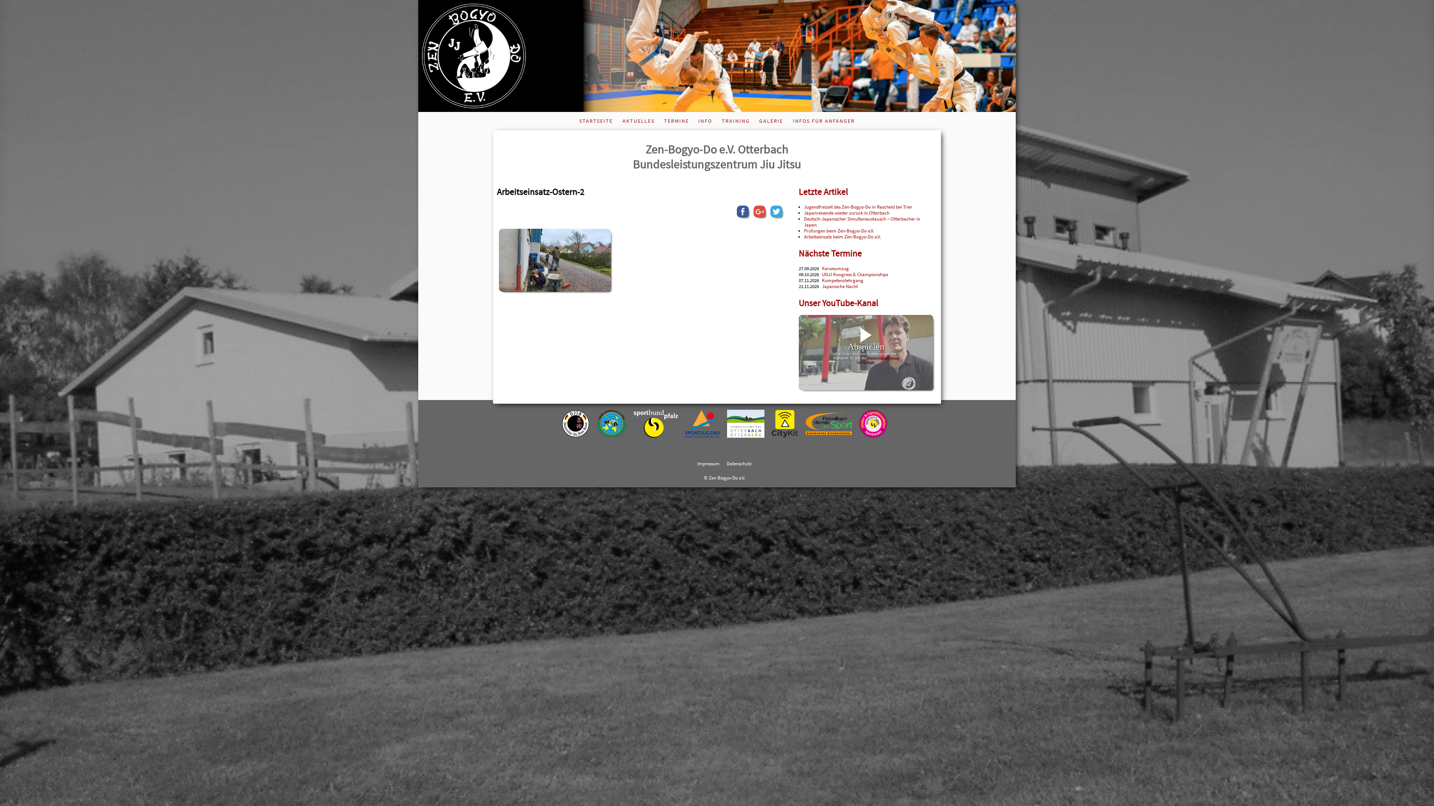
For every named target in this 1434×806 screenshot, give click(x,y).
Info (705, 121)
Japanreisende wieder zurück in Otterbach (847, 213)
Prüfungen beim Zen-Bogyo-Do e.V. (839, 231)
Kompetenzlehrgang (842, 280)
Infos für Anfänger (824, 121)
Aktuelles (639, 121)
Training (736, 121)
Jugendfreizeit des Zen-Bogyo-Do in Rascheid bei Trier (858, 207)
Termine (676, 121)
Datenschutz (739, 463)
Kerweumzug (835, 268)
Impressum (708, 463)
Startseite (596, 121)
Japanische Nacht (840, 286)
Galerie (771, 121)
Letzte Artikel (823, 191)
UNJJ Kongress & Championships (855, 274)
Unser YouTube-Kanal (838, 303)
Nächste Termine (830, 253)
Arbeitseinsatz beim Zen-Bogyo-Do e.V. (842, 237)
